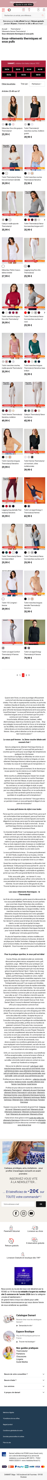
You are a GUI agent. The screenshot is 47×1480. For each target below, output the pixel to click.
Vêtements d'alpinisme (12, 1112)
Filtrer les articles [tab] (8, 84)
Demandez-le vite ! (25, 1325)
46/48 (40, 69)
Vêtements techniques (31, 1097)
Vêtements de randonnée (19, 1114)
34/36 (7, 69)
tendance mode (20, 1082)
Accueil (4, 29)
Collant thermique (30, 1100)
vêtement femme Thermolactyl (15, 1092)
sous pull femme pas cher (34, 1076)
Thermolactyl (15, 29)
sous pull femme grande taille (30, 1073)
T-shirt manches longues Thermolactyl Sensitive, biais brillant (34, 368)
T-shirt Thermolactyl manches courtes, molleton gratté (34, 131)
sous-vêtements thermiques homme (31, 1095)
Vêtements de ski (36, 1109)
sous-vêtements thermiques (29, 1071)
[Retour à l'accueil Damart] (9, 9)
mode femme (32, 1084)
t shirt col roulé (18, 1076)
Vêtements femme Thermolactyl (14, 31)
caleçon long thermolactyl (12, 1097)
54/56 (23, 75)
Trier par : (25, 84)
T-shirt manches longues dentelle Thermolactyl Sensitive (33, 605)
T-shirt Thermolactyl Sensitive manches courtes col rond (34, 319)
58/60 (38, 75)
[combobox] (23, 15)
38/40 (18, 69)
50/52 (9, 75)
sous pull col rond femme (31, 1068)
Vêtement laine (17, 1100)
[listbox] (8, 124)
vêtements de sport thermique (34, 1090)
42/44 (29, 69)
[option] (3, 124)
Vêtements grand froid (21, 1109)
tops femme (21, 1084)
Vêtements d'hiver (36, 1114)
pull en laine (31, 1092)
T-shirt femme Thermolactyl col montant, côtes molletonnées (34, 463)
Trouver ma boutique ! (27, 1341)
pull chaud (34, 1066)
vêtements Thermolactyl (13, 1090)
